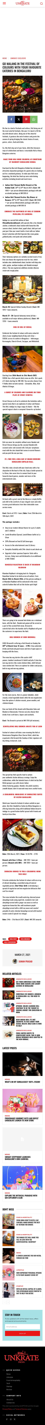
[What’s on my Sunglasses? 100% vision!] (22, 1064)
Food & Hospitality (24, 1217)
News (7, 1079)
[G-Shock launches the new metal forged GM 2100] (8, 1255)
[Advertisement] (22, 30)
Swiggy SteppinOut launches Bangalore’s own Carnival (17, 1158)
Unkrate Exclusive (18, 58)
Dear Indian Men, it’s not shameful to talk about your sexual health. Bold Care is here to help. (29, 1022)
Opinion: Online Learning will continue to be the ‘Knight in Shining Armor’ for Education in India (29, 1009)
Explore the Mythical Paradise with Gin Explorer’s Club (21, 1196)
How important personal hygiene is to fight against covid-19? (29, 1273)
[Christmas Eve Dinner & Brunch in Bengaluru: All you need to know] (8, 995)
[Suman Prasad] (15, 961)
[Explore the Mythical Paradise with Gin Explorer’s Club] (22, 1178)
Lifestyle (20, 1270)
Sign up (22, 1333)
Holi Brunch (25, 939)
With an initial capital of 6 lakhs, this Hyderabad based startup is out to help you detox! (29, 1291)
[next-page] (8, 1302)
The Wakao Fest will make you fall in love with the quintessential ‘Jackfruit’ (27, 1239)
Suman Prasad (25, 961)
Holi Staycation (10, 942)
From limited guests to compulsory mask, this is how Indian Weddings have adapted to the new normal (29, 1036)
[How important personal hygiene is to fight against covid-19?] (8, 1273)
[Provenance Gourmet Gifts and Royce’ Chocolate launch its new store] (22, 1100)
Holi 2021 (13, 939)
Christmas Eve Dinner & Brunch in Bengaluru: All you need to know (28, 996)
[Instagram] (10, 1419)
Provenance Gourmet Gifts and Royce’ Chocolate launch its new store (22, 1119)
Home (4, 58)
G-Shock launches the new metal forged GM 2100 (28, 1256)
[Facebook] (11, 119)
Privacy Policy (7, 1409)
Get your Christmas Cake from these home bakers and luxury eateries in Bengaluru (28, 983)
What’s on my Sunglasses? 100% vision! (22, 1081)
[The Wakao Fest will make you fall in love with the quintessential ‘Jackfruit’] (8, 1238)
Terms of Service (21, 1409)
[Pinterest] (26, 119)
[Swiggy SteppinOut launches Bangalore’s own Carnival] (22, 1139)
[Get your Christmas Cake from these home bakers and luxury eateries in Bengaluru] (8, 982)
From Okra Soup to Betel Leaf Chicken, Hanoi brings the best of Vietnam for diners (28, 1222)
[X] (18, 119)
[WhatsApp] (34, 119)
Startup (19, 1286)
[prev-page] (4, 1302)
